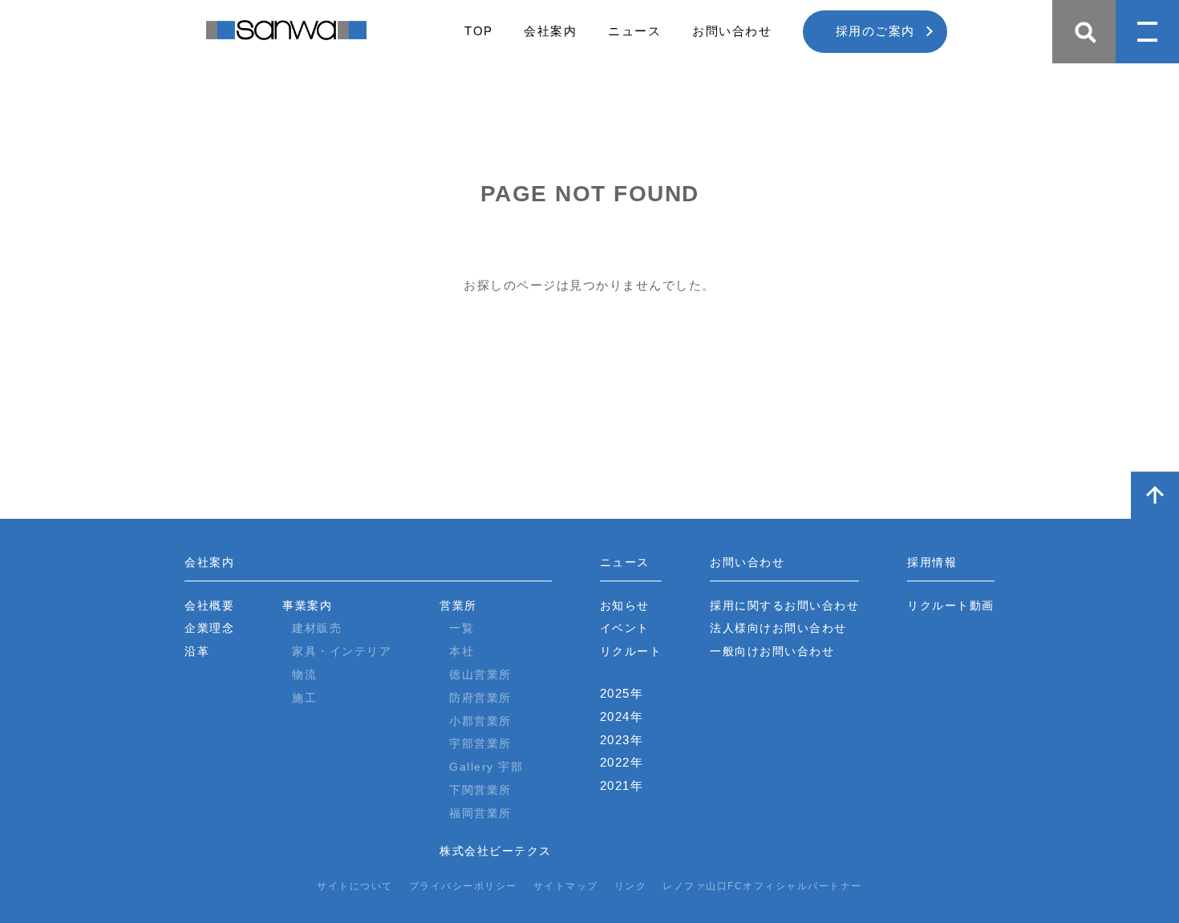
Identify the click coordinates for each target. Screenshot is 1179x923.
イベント (625, 627)
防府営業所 (480, 697)
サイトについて (355, 886)
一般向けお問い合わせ (772, 651)
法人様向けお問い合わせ (778, 627)
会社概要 (209, 605)
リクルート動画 (951, 605)
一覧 (461, 627)
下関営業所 (480, 789)
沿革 (196, 651)
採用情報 (932, 562)
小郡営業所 (480, 721)
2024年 (622, 716)
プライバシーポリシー (463, 886)
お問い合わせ (732, 31)
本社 (461, 651)
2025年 (622, 693)
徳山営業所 (480, 674)
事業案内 (307, 605)
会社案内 (550, 31)
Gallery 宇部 (486, 766)
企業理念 (209, 627)
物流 (304, 674)
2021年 (622, 785)
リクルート (631, 651)
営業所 (458, 605)
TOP (478, 31)
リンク (630, 886)
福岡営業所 (480, 813)
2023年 (622, 740)
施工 (304, 697)
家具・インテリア (341, 651)
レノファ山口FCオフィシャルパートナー (762, 886)
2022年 (622, 762)
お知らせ (625, 605)
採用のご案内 (875, 31)
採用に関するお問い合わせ (784, 605)
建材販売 (317, 627)
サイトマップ (565, 886)
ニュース (634, 31)
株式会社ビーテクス (496, 850)
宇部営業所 (480, 743)
